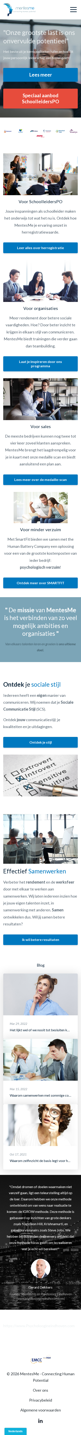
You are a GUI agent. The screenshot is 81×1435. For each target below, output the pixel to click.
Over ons (40, 1390)
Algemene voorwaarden (40, 1410)
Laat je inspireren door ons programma (40, 364)
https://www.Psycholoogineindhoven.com (39, 1325)
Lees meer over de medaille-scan (40, 479)
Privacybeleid (40, 1400)
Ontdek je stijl (40, 742)
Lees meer (40, 75)
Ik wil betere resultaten (40, 939)
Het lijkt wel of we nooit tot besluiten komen (42, 1030)
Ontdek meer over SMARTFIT (40, 583)
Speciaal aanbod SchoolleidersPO (40, 98)
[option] (40, 1242)
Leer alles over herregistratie (40, 248)
